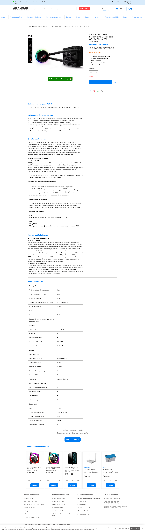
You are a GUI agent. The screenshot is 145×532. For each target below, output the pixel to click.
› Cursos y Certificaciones (112, 498)
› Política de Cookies (58, 511)
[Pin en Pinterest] (94, 91)
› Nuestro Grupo (29, 498)
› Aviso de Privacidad (30, 501)
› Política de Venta (57, 507)
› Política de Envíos (58, 501)
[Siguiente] (122, 470)
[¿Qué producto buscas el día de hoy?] (74, 8)
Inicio (30, 26)
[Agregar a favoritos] (115, 82)
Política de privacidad (87, 529)
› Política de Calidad (58, 504)
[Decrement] (91, 72)
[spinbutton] (93, 72)
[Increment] (96, 72)
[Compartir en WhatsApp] (98, 91)
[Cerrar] (142, 528)
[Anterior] (23, 470)
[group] (72, 470)
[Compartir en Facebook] (90, 91)
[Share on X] (102, 91)
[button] (4, 17)
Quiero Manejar (122, 528)
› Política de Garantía (58, 498)
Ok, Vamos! (135, 528)
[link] (130, 9)
